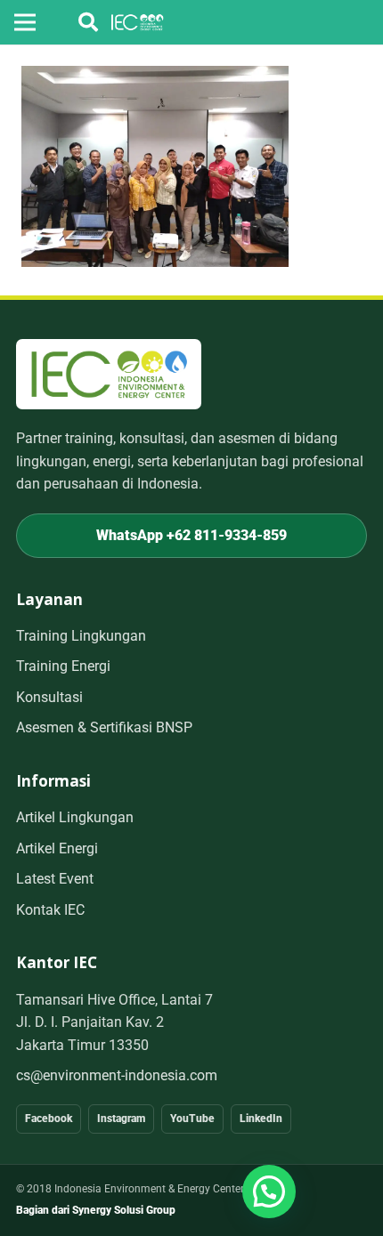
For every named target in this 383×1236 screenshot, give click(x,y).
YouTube (192, 1118)
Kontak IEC (50, 909)
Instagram (121, 1118)
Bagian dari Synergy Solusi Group (95, 1210)
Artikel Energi (57, 848)
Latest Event (55, 878)
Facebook (48, 1118)
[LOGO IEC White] (137, 22)
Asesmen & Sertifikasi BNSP (104, 727)
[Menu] (25, 22)
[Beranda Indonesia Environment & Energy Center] (108, 374)
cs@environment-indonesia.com (116, 1075)
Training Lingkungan (81, 635)
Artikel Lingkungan (75, 817)
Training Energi (63, 666)
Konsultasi (49, 697)
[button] (88, 22)
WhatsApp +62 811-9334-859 (191, 535)
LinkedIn (261, 1118)
